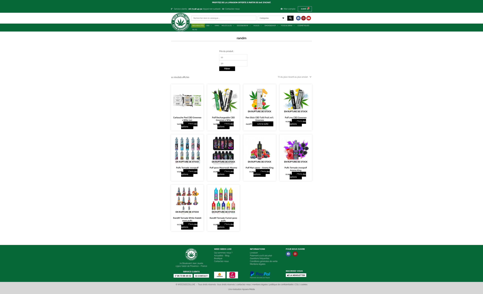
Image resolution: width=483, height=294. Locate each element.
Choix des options (189, 125)
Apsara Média (248, 289)
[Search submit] (290, 18)
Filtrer (227, 68)
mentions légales (260, 284)
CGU (297, 284)
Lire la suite (262, 124)
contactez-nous (243, 284)
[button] (209, 26)
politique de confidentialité (281, 284)
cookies (303, 284)
